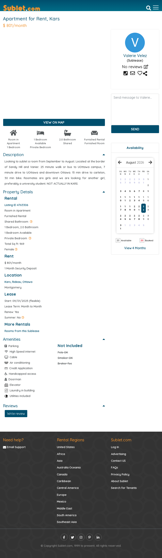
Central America (68, 488)
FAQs (114, 467)
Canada (62, 474)
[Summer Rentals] (23, 317)
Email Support (15, 447)
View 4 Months (135, 248)
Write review (16, 414)
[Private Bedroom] (30, 238)
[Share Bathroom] (31, 221)
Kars (54, 19)
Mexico (61, 501)
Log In (115, 447)
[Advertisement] (54, 68)
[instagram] (81, 537)
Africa (61, 454)
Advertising (118, 454)
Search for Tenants (124, 488)
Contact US (118, 461)
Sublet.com (121, 439)
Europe (62, 495)
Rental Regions (70, 439)
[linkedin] (98, 537)
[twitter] (72, 537)
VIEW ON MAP (53, 122)
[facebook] (64, 537)
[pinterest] (89, 537)
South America (66, 515)
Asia (59, 461)
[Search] (148, 8)
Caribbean (64, 481)
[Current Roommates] (16, 249)
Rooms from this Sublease (22, 331)
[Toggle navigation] (156, 7)
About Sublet (119, 481)
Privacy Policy (120, 474)
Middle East (64, 508)
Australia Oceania (69, 467)
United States (66, 447)
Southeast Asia (67, 522)
